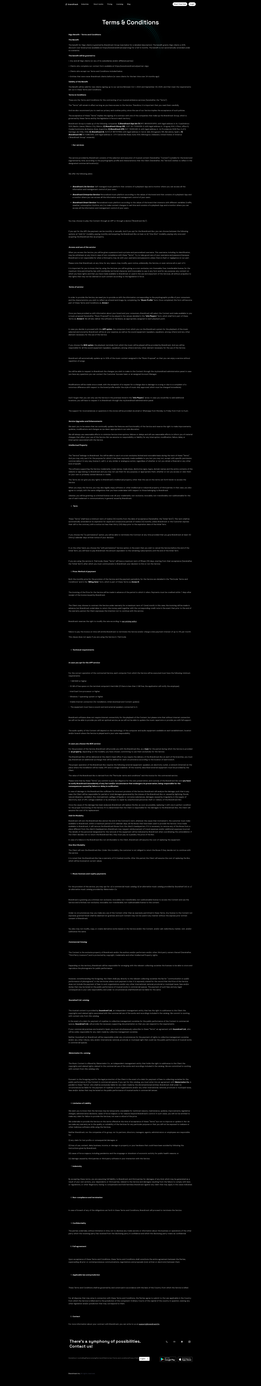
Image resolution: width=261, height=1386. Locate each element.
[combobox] (144, 1359)
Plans (87, 1358)
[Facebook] (189, 1342)
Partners (99, 1358)
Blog (128, 4)
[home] (71, 4)
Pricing (109, 4)
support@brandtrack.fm (149, 1324)
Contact (109, 1358)
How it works (98, 4)
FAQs (104, 1358)
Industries (85, 4)
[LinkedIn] (182, 1342)
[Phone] (167, 1342)
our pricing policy (129, 621)
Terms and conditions (121, 1358)
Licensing (119, 4)
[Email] (174, 1342)
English (142, 1359)
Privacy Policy (134, 1358)
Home (71, 1358)
